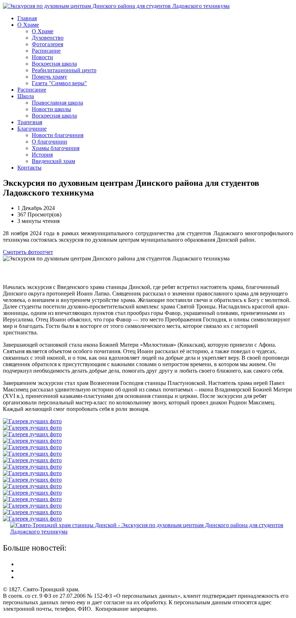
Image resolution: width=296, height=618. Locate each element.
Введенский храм (53, 161)
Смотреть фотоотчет (28, 252)
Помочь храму (49, 77)
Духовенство (48, 38)
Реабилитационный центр (64, 70)
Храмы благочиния (55, 148)
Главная (27, 18)
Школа (25, 96)
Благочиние (32, 129)
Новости (42, 57)
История (42, 155)
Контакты (29, 168)
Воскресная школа (54, 64)
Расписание (46, 51)
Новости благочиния (57, 135)
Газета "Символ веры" (59, 83)
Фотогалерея (47, 44)
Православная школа (57, 103)
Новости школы (51, 109)
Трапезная (29, 122)
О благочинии (49, 142)
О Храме (28, 25)
